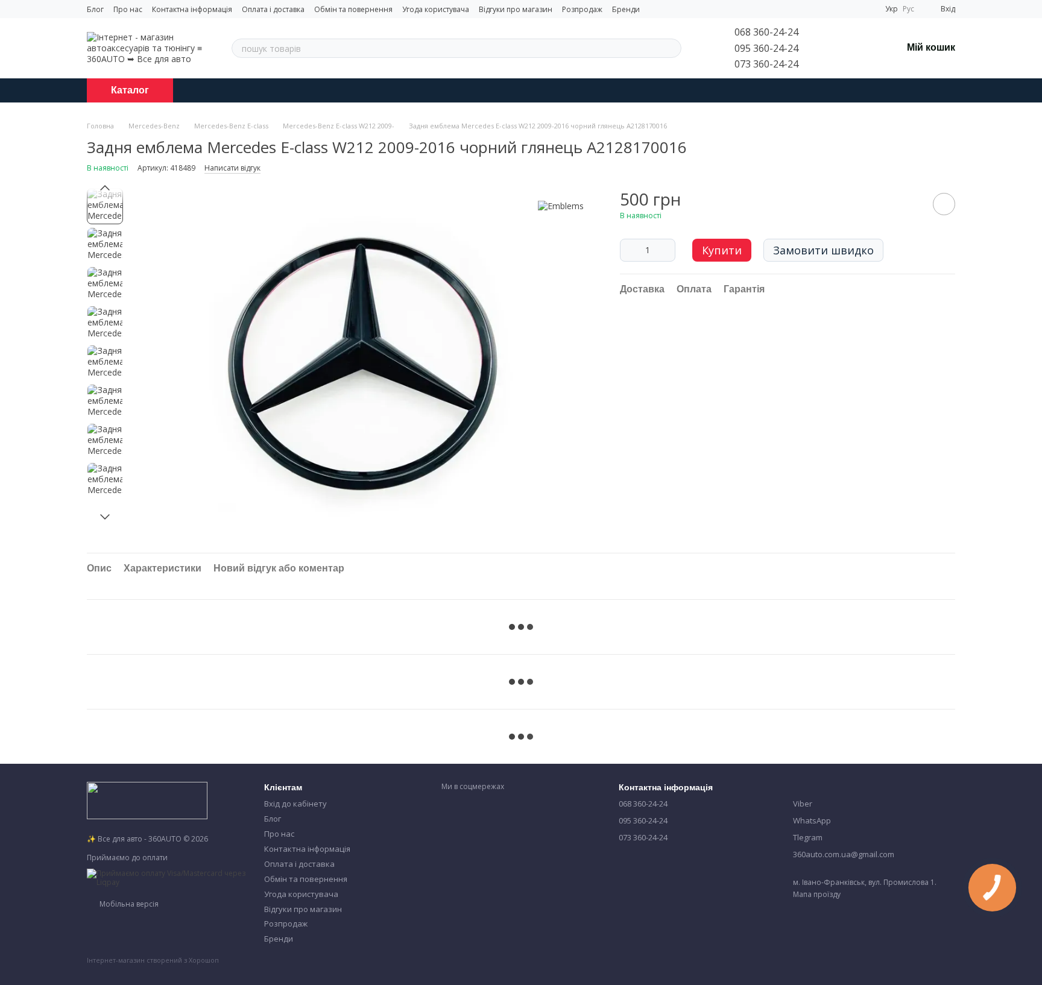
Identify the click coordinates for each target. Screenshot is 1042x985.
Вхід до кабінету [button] (295, 803)
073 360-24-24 (766, 64)
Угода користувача (435, 9)
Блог (95, 9)
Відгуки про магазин (515, 9)
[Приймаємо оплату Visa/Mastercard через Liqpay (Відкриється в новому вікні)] (166, 877)
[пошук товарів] (671, 48)
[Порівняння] (829, 48)
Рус (908, 9)
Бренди (626, 9)
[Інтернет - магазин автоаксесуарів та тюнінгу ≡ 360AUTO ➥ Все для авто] (147, 800)
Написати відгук (232, 168)
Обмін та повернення (353, 9)
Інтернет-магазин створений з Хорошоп (153, 960)
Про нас (127, 9)
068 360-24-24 (766, 32)
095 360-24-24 (766, 48)
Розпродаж (582, 9)
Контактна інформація (192, 9)
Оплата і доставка (273, 9)
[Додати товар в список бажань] (944, 204)
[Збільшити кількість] (666, 250)
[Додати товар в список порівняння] (910, 204)
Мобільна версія (128, 904)
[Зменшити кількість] (628, 250)
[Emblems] (561, 206)
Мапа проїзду (817, 894)
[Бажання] (861, 48)
